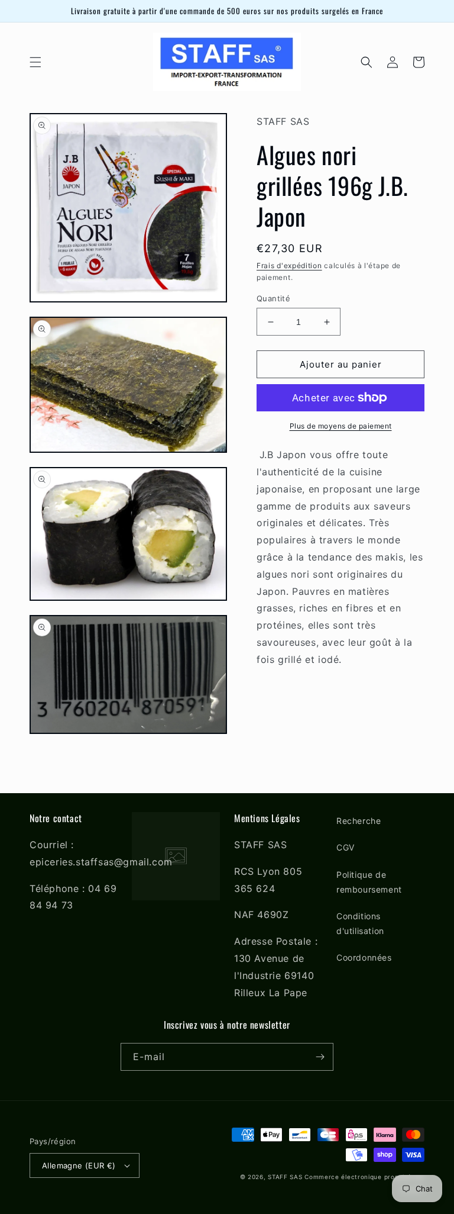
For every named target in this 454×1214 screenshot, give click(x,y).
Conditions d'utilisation (360, 923)
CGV (345, 847)
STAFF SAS (285, 1176)
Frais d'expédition (289, 265)
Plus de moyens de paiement (341, 425)
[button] (35, 62)
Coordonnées (364, 957)
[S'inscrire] (320, 1057)
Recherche (358, 821)
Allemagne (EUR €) (79, 1165)
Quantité (273, 298)
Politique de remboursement (369, 882)
